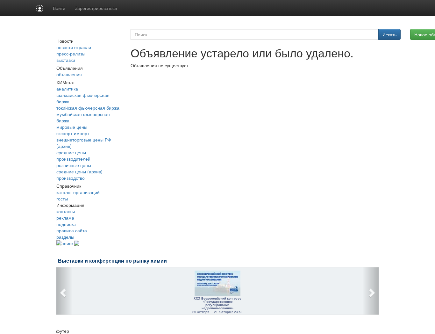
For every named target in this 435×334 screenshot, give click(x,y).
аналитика (67, 88)
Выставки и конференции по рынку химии (112, 261)
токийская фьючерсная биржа (87, 108)
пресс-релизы (70, 53)
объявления (69, 74)
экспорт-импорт (72, 133)
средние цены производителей (73, 155)
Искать (389, 34)
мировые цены (71, 127)
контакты (65, 211)
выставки (65, 60)
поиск (67, 243)
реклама (65, 217)
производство (70, 178)
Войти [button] (59, 8)
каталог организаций (78, 192)
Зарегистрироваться (96, 8)
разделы (65, 237)
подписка (66, 224)
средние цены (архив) (79, 171)
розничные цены (73, 165)
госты (62, 198)
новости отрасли (73, 47)
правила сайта (71, 230)
